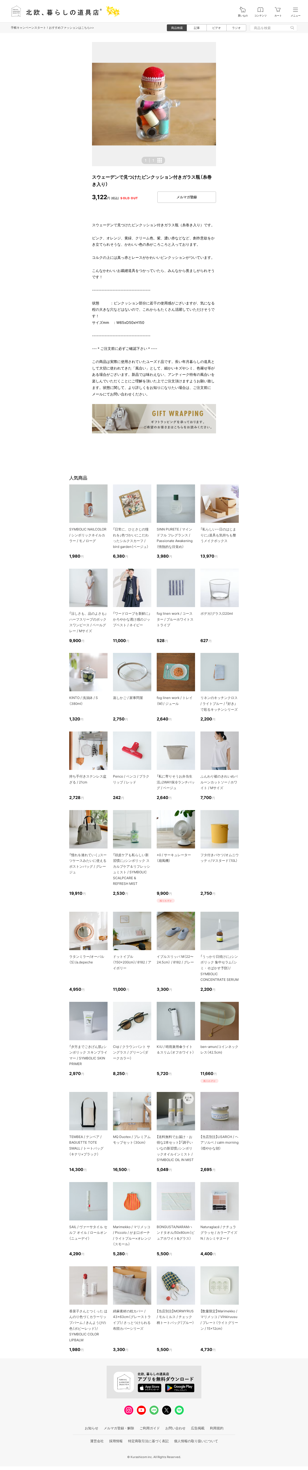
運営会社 (97, 1441)
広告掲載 (198, 1428)
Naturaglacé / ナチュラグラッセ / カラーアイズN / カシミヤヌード (218, 1233)
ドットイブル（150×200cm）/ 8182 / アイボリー (132, 962)
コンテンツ (260, 15)
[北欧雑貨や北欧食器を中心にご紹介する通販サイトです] (63, 11)
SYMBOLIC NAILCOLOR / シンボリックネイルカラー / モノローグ (87, 535)
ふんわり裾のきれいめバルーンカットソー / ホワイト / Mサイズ (219, 782)
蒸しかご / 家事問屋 (128, 698)
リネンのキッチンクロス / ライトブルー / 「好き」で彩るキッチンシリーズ (219, 703)
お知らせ (91, 1428)
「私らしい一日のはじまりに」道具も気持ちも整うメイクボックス (218, 535)
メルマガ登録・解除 (119, 1428)
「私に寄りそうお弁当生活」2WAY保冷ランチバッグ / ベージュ (176, 782)
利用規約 (216, 1428)
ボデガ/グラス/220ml (216, 613)
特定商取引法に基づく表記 (148, 1441)
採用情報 (116, 1441)
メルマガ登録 (187, 197)
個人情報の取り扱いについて (196, 1441)
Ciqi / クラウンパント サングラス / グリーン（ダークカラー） (131, 1052)
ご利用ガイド (150, 1428)
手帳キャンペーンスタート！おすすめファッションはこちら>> (52, 27)
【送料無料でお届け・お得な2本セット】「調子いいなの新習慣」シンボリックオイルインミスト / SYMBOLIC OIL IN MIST (175, 1148)
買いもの (243, 15)
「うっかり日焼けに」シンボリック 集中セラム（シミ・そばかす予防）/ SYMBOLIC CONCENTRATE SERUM (219, 968)
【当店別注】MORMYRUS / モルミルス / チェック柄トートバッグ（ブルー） (175, 1317)
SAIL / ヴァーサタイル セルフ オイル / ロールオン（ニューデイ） (88, 1233)
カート (278, 15)
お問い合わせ (175, 1428)
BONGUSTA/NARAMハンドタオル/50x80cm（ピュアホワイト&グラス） (176, 1233)
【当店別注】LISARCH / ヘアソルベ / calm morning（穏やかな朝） (219, 1142)
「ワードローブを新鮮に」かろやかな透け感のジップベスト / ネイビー (131, 619)
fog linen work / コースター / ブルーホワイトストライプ (175, 619)
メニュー (296, 15)
